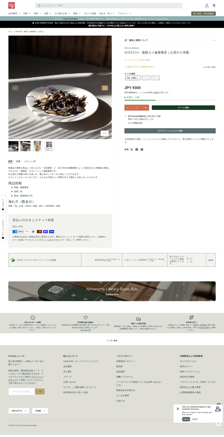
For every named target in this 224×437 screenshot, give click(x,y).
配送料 (119, 366)
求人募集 (67, 371)
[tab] (10, 161)
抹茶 (46, 13)
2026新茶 (12, 13)
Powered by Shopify (29, 425)
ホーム (10, 31)
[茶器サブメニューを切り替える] (79, 13)
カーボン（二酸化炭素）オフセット (79, 387)
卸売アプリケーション (190, 371)
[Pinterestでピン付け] (142, 149)
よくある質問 (122, 395)
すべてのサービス (188, 361)
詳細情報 (210, 260)
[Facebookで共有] (136, 149)
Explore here (112, 294)
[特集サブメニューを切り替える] (29, 13)
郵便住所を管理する (125, 390)
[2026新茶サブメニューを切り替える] (19, 13)
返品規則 (120, 371)
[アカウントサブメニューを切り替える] (130, 13)
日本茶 (195, 325)
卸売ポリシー (186, 366)
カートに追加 (183, 108)
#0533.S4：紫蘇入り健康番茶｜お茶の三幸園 (31, 31)
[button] (214, 5)
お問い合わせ (69, 382)
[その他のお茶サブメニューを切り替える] (69, 13)
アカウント (123, 13)
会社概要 (67, 366)
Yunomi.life (18, 425)
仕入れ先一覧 (85, 330)
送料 (156, 92)
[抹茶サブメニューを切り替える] (50, 13)
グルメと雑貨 (90, 13)
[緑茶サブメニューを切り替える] (40, 13)
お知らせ (120, 401)
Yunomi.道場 (204, 328)
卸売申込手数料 (187, 377)
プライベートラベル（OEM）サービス (198, 382)
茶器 (75, 13)
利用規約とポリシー (125, 361)
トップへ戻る (112, 340)
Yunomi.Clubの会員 (70, 19)
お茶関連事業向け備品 (190, 392)
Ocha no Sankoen (131, 48)
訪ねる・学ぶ (105, 13)
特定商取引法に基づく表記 (75, 392)
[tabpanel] (60, 187)
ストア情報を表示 (135, 123)
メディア (67, 377)
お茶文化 (203, 325)
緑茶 (36, 13)
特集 (25, 13)
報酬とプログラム (124, 377)
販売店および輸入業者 (190, 387)
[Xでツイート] (131, 149)
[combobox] (109, 5)
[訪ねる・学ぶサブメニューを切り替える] (113, 13)
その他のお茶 (61, 13)
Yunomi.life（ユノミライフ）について (80, 361)
